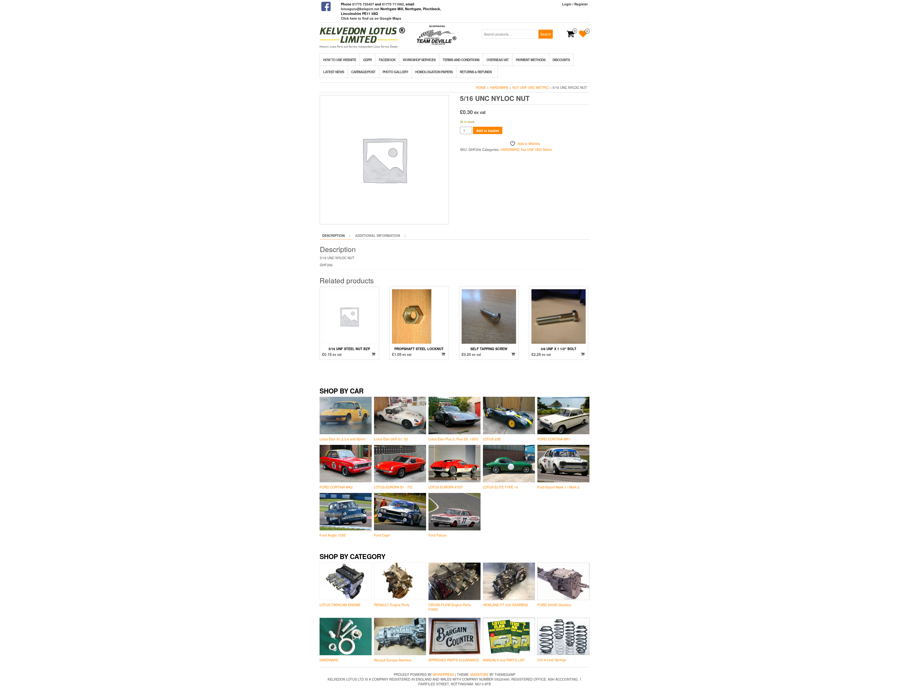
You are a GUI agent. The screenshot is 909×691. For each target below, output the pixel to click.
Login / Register (575, 4)
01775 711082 (393, 4)
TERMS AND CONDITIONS (461, 59)
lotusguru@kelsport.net (360, 8)
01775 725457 (363, 4)
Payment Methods (530, 59)
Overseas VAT (497, 59)
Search (545, 34)
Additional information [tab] (377, 235)
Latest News (333, 71)
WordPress (443, 674)
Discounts (561, 59)
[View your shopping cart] (571, 35)
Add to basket (487, 130)
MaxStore (479, 674)
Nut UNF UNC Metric (530, 87)
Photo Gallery (395, 71)
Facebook (387, 59)
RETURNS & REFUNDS (476, 71)
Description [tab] (333, 235)
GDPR (367, 59)
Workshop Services (419, 59)
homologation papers (434, 71)
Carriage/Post (363, 71)
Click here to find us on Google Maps (371, 18)
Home (481, 87)
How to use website (339, 59)
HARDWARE (499, 87)
